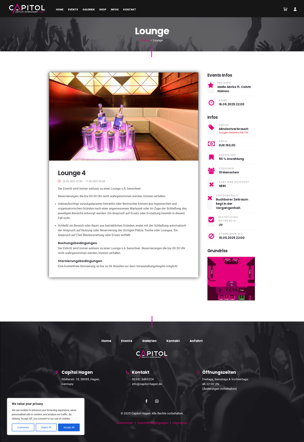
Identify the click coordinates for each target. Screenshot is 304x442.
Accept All (69, 427)
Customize (23, 427)
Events (126, 341)
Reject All (46, 427)
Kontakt (173, 341)
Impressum (180, 423)
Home (145, 40)
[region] (45, 416)
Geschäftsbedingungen (152, 423)
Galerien (149, 341)
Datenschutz (125, 423)
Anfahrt (196, 341)
